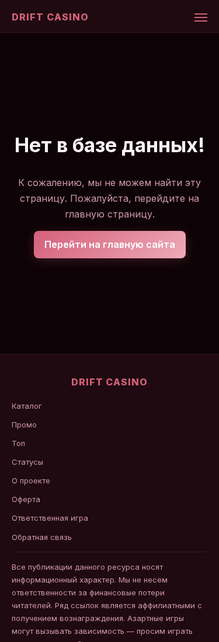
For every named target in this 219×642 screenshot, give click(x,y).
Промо (24, 424)
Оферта (26, 499)
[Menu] (200, 17)
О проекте (31, 480)
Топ (18, 443)
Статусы (27, 461)
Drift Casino (50, 17)
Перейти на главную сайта (109, 244)
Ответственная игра (50, 517)
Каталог (27, 406)
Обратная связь (42, 537)
